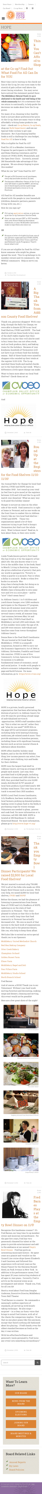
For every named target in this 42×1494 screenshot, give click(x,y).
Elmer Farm (6, 961)
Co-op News (18, 8)
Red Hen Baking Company (13, 945)
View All (28, 432)
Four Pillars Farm (9, 969)
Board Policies (16, 1469)
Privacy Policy (23, 1486)
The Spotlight (30, 829)
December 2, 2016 (12, 432)
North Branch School (11, 977)
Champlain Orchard (10, 953)
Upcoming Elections (21, 1413)
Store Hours (7, 4)
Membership (19, 4)
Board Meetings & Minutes (21, 1434)
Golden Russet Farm (10, 957)
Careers (31, 4)
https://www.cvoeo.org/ (30, 674)
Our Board (6, 8)
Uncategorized (20, 275)
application (18, 213)
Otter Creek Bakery (10, 949)
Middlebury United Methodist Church (19, 941)
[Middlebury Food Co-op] (15, 11)
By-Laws (13, 1466)
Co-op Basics (23, 125)
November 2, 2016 (12, 1350)
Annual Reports (17, 1462)
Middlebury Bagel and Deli (13, 965)
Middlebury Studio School (13, 973)
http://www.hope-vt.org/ (24, 823)
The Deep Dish (11, 275)
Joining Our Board (21, 1424)
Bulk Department (18, 128)
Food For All (6, 139)
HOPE (22, 895)
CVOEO (12, 895)
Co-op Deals (35, 125)
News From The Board (21, 1402)
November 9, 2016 (12, 829)
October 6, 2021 (11, 273)
